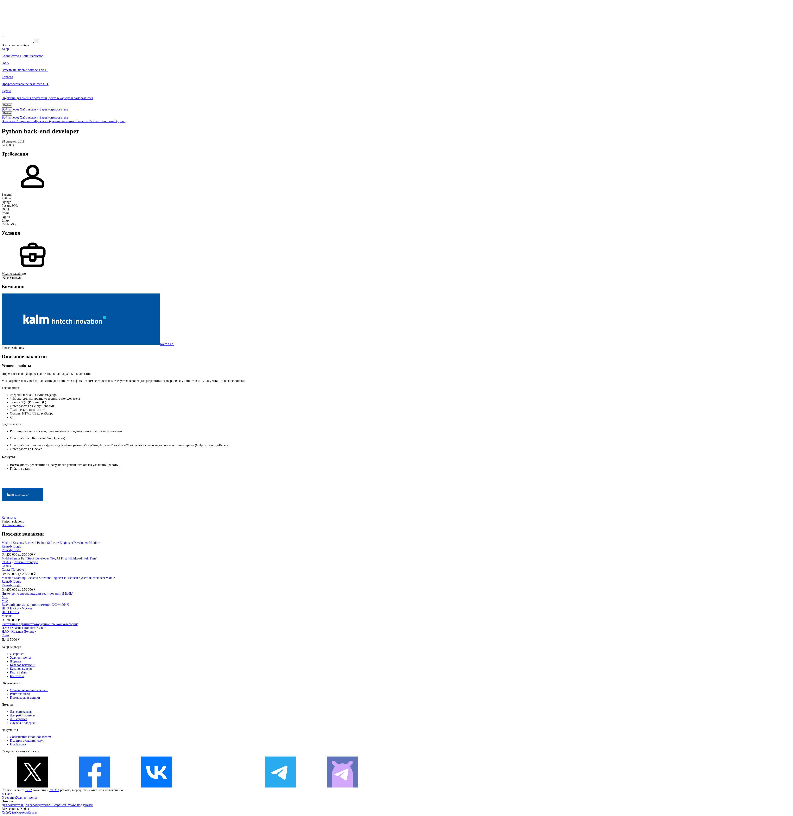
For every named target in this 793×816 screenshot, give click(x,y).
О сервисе (17, 654)
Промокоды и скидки (25, 697)
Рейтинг (95, 121)
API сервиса (18, 719)
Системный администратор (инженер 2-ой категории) (40, 624)
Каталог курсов (21, 668)
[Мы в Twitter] (33, 786)
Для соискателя (21, 711)
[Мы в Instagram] (218, 786)
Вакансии (8, 121)
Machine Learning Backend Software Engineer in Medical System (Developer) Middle (58, 578)
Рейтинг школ (20, 694)
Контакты (17, 676)
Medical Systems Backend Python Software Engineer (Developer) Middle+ (51, 542)
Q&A (12, 812)
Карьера (22, 812)
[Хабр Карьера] (18, 41)
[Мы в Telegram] (280, 786)
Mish (5, 597)
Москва (27, 608)
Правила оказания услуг (27, 740)
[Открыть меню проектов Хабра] (3, 36)
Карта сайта (18, 672)
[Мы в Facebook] (95, 786)
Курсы (32, 812)
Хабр (5, 812)
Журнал (119, 121)
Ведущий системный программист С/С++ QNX (35, 604)
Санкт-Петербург (26, 562)
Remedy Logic (11, 546)
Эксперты (68, 121)
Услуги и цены (20, 657)
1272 (28, 790)
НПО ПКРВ (10, 608)
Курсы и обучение (48, 121)
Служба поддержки (23, 723)
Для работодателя (22, 715)
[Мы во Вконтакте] (157, 786)
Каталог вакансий (22, 665)
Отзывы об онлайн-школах (29, 690)
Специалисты (25, 121)
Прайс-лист (18, 744)
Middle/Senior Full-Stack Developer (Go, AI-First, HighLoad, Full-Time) (49, 558)
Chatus (6, 562)
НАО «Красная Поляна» (19, 628)
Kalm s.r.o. (167, 344)
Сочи (42, 628)
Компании (82, 121)
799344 (54, 790)
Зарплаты (107, 121)
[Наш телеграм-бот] (342, 786)
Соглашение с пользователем (30, 737)
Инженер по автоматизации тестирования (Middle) (37, 593)
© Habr (7, 794)
